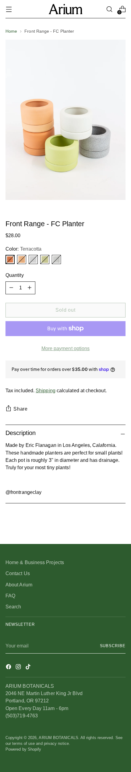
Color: (23, 249)
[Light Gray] (33, 259)
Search (13, 606)
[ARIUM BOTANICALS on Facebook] (9, 668)
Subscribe (113, 646)
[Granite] (56, 259)
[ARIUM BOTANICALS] (65, 9)
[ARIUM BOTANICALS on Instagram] (19, 668)
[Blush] (21, 259)
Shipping (45, 390)
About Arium (18, 584)
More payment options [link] (65, 348)
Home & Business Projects (34, 562)
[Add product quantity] (11, 288)
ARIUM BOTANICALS (58, 738)
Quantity (14, 275)
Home (11, 31)
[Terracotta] (10, 259)
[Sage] (44, 259)
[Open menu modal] (8, 9)
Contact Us (17, 573)
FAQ (10, 595)
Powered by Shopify (23, 749)
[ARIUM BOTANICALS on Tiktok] (28, 668)
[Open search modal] (109, 9)
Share (20, 408)
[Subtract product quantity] (29, 288)
